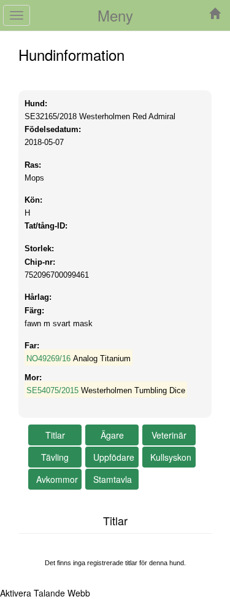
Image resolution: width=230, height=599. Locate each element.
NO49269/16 (48, 358)
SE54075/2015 (52, 390)
